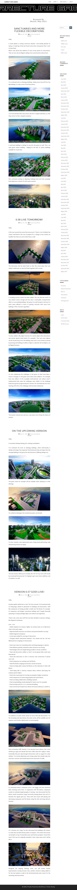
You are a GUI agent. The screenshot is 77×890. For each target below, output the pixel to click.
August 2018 (64, 247)
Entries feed (64, 318)
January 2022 (64, 124)
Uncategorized (65, 300)
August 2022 (64, 115)
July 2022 (63, 118)
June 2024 (63, 79)
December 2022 (65, 103)
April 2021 (63, 151)
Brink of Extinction (66, 288)
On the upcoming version (29, 430)
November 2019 (65, 202)
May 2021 (63, 148)
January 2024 (64, 88)
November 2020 (65, 166)
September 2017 (65, 268)
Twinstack (63, 297)
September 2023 (65, 91)
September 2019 (65, 208)
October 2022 (64, 109)
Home (50, 1)
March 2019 (64, 226)
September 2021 (65, 136)
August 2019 (64, 211)
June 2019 (63, 217)
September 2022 (65, 112)
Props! (62, 50)
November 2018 (65, 238)
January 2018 (64, 256)
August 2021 (64, 139)
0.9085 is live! (64, 44)
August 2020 (64, 175)
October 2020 (64, 169)
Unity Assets (63, 1)
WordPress (42, 887)
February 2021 (64, 157)
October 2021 (64, 133)
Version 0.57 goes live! (29, 591)
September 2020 (65, 172)
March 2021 (64, 154)
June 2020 (63, 181)
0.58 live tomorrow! (29, 219)
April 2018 (63, 253)
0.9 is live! (63, 47)
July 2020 (63, 178)
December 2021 (65, 127)
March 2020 (64, 190)
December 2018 (65, 235)
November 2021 (65, 130)
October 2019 (64, 205)
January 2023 (64, 100)
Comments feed (65, 321)
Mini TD (63, 291)
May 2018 (63, 250)
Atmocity (63, 285)
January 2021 (64, 160)
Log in (62, 315)
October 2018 (64, 241)
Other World (64, 294)
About (71, 1)
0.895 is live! (64, 53)
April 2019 (63, 223)
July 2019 (63, 214)
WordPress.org (65, 324)
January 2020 (64, 196)
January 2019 (64, 232)
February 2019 (64, 229)
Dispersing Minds (35, 34)
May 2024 (63, 82)
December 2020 (65, 163)
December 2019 (65, 199)
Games (55, 1)
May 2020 (63, 184)
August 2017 (64, 271)
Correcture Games (11, 2)
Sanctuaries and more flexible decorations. (29, 29)
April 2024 (63, 85)
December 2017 (65, 259)
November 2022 (65, 106)
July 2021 (63, 142)
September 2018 (65, 244)
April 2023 (63, 94)
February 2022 (64, 121)
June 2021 (63, 145)
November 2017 (65, 262)
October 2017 (64, 265)
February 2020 (64, 193)
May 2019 (63, 220)
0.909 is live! (64, 41)
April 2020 (63, 187)
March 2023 (64, 97)
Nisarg (53, 887)
